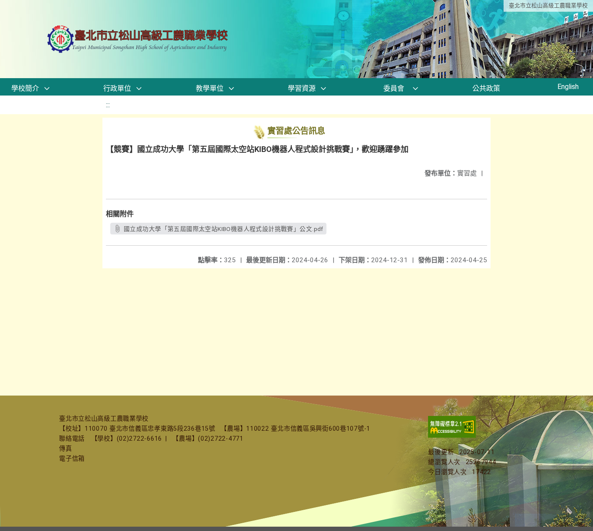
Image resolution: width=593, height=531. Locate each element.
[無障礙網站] (452, 435)
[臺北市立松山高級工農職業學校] (138, 39)
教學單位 (210, 88)
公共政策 (486, 88)
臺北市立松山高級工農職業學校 (548, 5)
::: (108, 105)
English (568, 86)
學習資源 (302, 88)
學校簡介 (25, 88)
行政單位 (117, 88)
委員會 (393, 88)
